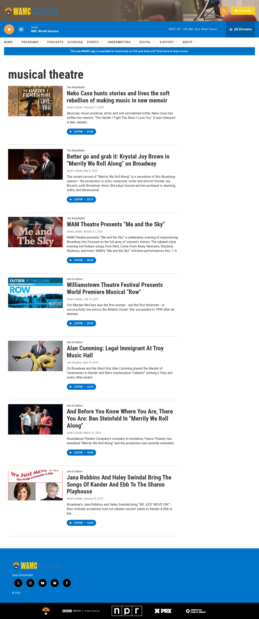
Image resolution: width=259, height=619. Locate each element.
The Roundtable (76, 87)
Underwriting (119, 42)
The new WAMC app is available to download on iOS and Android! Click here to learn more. (129, 51)
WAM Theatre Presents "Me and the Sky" (116, 224)
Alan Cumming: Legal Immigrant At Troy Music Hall (115, 352)
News (8, 42)
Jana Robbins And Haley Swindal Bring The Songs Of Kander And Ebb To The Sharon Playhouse (119, 484)
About (188, 42)
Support (167, 42)
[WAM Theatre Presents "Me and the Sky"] (35, 232)
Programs (30, 42)
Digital (145, 42)
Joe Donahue (74, 362)
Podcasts (55, 42)
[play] (9, 29)
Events (93, 42)
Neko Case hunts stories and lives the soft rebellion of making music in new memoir (118, 97)
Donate (244, 11)
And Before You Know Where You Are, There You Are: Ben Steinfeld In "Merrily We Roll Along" (120, 418)
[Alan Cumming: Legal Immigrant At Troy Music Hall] (35, 356)
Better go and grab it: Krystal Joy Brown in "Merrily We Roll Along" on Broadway (118, 160)
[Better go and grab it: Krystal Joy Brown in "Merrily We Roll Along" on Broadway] (35, 164)
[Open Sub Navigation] (15, 42)
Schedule (75, 42)
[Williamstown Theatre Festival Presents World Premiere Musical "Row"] (35, 293)
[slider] (27, 29)
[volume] (21, 29)
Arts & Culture (75, 279)
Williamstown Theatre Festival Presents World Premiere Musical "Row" (115, 288)
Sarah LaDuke (74, 107)
